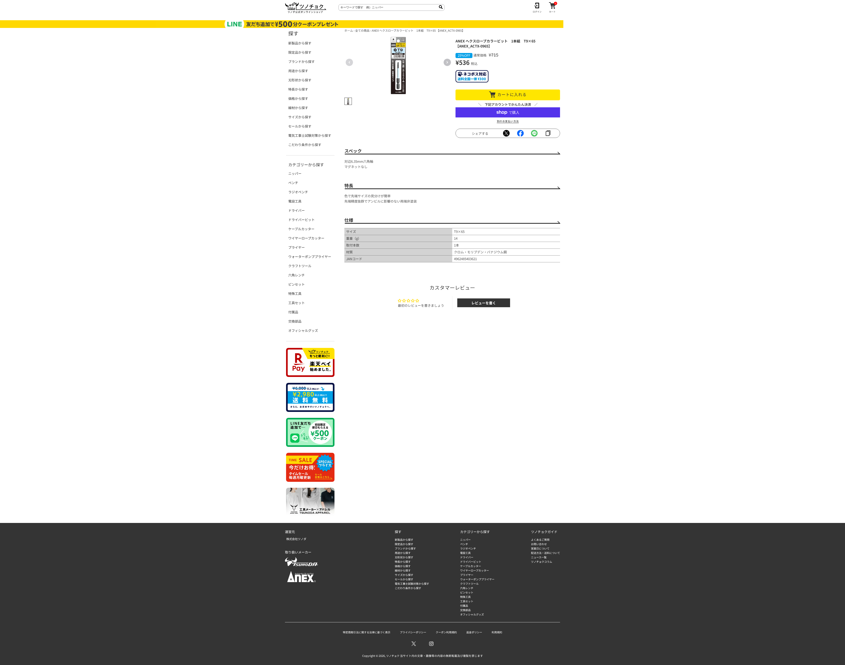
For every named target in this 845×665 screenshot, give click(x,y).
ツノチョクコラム (541, 561)
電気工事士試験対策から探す (309, 135)
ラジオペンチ (298, 192)
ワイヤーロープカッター (306, 238)
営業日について (540, 548)
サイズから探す (299, 117)
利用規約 (497, 632)
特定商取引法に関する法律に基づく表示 (366, 632)
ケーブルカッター (301, 229)
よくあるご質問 (540, 539)
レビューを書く (483, 302)
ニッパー (294, 173)
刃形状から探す (299, 80)
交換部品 (294, 321)
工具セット (296, 302)
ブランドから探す (301, 61)
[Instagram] (431, 643)
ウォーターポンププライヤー (309, 256)
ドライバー (296, 210)
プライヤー (296, 247)
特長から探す (298, 89)
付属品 (293, 312)
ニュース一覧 (539, 557)
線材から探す (298, 107)
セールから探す (299, 126)
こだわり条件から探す (304, 144)
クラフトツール (299, 265)
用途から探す (298, 70)
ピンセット (296, 284)
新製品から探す (299, 43)
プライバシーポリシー (413, 632)
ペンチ (293, 182)
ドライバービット (301, 219)
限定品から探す (299, 52)
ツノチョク (392, 656)
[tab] (348, 101)
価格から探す (298, 98)
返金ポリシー (474, 632)
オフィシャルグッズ (303, 330)
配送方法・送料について (545, 553)
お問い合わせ (539, 544)
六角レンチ (296, 275)
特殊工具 (294, 293)
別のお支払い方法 (508, 121)
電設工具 (294, 201)
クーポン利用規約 (446, 632)
